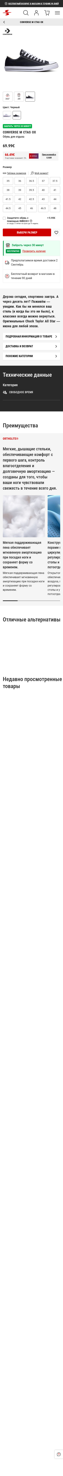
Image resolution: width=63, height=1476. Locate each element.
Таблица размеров (16, 173)
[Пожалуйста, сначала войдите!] (56, 232)
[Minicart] (47, 12)
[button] (31, 57)
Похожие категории (19, 356)
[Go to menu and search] (57, 12)
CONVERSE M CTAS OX (31, 22)
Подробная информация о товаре (29, 336)
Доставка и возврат (19, 346)
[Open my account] (36, 12)
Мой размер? (41, 173)
